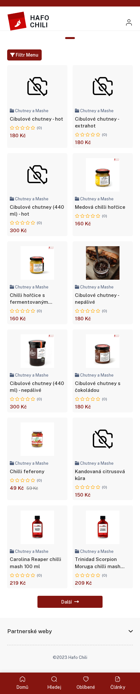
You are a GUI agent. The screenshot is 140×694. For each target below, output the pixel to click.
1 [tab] (70, 38)
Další (66, 602)
